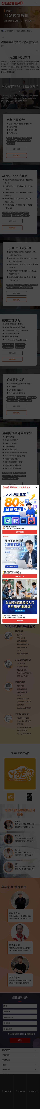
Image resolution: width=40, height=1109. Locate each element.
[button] (36, 487)
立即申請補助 (19, 532)
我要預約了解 (19, 576)
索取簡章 (20, 621)
